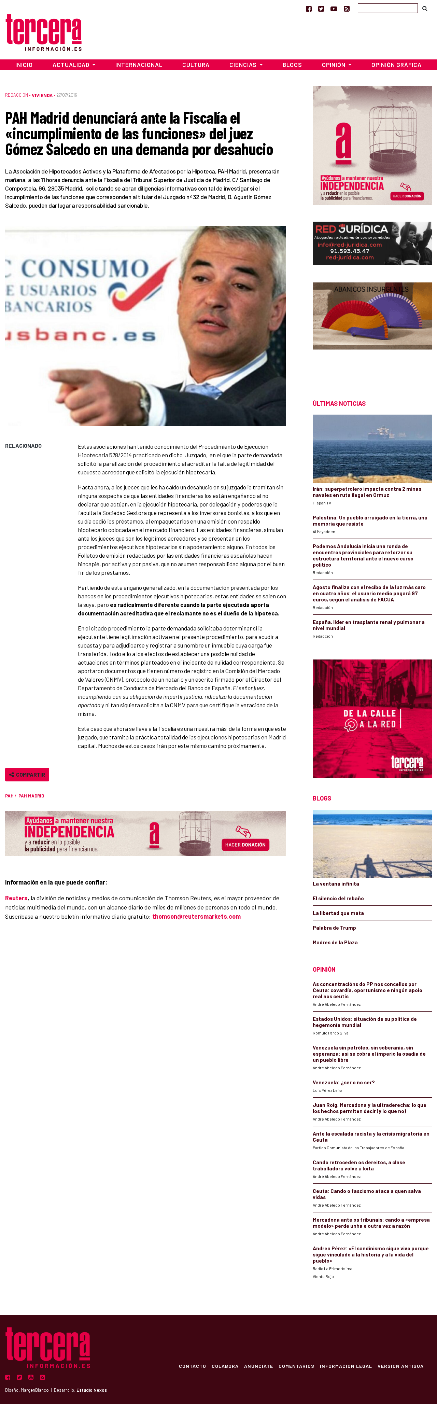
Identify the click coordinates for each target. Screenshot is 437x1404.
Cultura (196, 64)
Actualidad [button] (72, 64)
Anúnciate (258, 1365)
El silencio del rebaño (338, 898)
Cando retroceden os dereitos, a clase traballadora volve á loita (359, 1165)
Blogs (292, 64)
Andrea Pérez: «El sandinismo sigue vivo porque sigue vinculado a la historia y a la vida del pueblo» (371, 1254)
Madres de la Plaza (335, 942)
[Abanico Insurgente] (372, 328)
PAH (9, 795)
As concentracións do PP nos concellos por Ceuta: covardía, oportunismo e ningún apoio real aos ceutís (367, 990)
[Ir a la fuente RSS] (347, 8)
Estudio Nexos (91, 1390)
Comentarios (296, 1365)
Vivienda (42, 95)
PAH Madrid (31, 795)
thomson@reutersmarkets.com (196, 916)
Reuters (16, 898)
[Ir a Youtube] (333, 8)
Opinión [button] (334, 64)
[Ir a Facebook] (309, 8)
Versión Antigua (401, 1365)
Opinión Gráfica (396, 64)
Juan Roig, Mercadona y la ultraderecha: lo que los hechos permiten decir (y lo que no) (369, 1108)
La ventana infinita (336, 883)
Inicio (24, 64)
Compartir (29, 774)
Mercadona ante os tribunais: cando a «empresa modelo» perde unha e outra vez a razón (371, 1223)
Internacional (139, 64)
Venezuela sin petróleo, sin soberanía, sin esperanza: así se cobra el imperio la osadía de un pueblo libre (369, 1053)
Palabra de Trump (334, 928)
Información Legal (346, 1365)
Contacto (192, 1365)
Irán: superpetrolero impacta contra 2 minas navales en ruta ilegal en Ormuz (367, 492)
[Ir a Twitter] (321, 8)
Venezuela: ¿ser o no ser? (344, 1082)
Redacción (16, 95)
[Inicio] (43, 31)
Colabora (225, 1365)
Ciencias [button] (243, 64)
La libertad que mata (338, 913)
